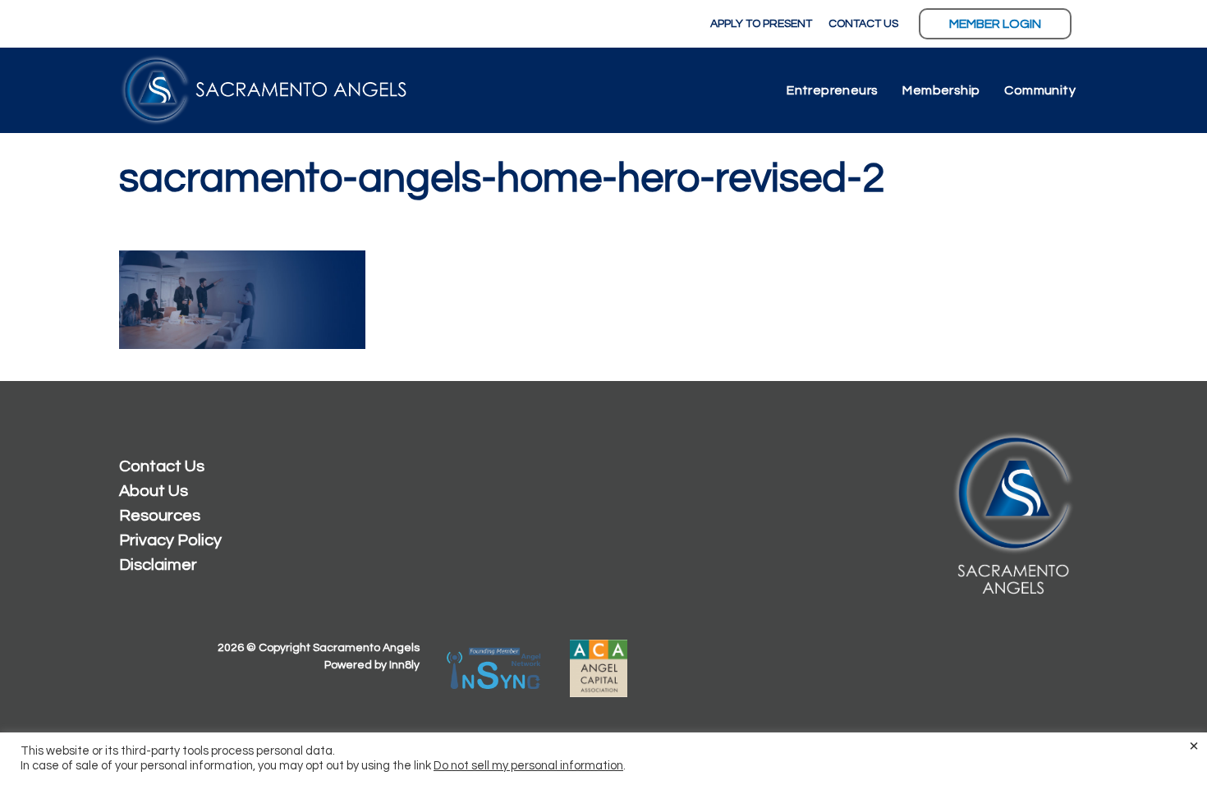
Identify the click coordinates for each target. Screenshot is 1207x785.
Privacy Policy (170, 540)
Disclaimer (158, 565)
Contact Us (161, 466)
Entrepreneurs (832, 90)
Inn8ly (404, 665)
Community (1040, 90)
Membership (941, 90)
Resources (159, 515)
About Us (153, 491)
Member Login (995, 23)
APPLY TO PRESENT (761, 24)
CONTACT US (863, 24)
